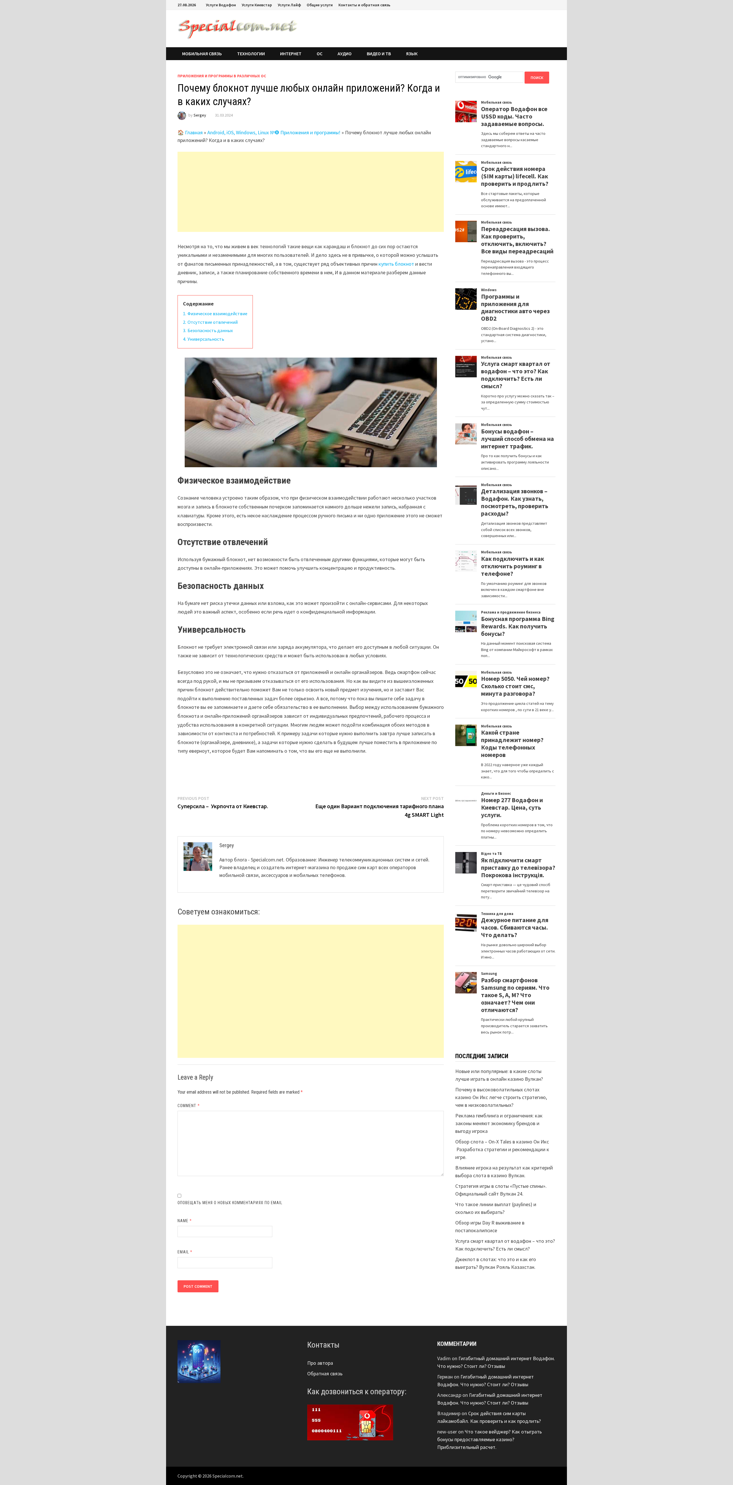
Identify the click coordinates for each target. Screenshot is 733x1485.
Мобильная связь (202, 53)
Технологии (251, 53)
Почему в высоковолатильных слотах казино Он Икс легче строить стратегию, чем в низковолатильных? (501, 1097)
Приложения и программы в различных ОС (222, 75)
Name (185, 1220)
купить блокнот (396, 264)
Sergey (200, 115)
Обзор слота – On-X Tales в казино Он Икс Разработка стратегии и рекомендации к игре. (502, 1149)
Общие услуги (320, 4)
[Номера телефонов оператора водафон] (350, 1422)
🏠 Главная (190, 132)
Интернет (291, 53)
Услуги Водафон (221, 4)
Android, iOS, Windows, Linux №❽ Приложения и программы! (273, 132)
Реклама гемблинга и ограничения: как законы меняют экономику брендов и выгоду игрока (499, 1123)
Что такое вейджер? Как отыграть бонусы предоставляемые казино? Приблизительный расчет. (489, 1439)
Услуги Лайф (289, 4)
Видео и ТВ (379, 53)
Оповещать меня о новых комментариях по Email (230, 1202)
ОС (319, 53)
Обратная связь (324, 1373)
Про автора (320, 1363)
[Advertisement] (311, 192)
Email (185, 1252)
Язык (411, 53)
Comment (189, 1105)
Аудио (345, 53)
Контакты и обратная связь (364, 4)
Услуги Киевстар (257, 4)
